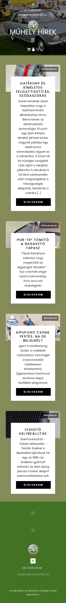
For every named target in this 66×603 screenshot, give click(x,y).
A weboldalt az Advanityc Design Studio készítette (33, 592)
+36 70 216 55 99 (31, 10)
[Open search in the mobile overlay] (37, 49)
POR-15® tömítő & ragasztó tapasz (33, 244)
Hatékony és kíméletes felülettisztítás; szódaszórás (33, 89)
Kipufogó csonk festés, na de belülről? (33, 336)
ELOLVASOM (33, 202)
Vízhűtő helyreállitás (33, 431)
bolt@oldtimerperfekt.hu (33, 14)
